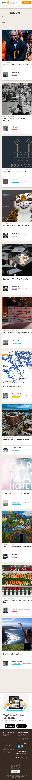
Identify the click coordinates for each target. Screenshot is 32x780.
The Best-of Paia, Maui (12, 654)
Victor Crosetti (16, 608)
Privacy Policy (6, 752)
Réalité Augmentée (23, 738)
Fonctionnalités (22, 735)
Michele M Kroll (16, 394)
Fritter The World (17, 661)
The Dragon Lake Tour (12, 386)
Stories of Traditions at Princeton (17, 225)
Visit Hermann (16, 340)
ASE (13, 179)
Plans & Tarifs (21, 740)
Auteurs (5, 735)
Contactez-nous (6, 754)
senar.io (18, 753)
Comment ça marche (23, 734)
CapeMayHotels (16, 501)
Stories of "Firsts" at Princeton (16, 279)
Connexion (26, 2)
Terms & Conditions (7, 751)
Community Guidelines (8, 749)
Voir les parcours (7, 734)
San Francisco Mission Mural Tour (17, 547)
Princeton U (15, 72)
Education (5, 746)
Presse (4, 748)
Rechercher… (21, 6)
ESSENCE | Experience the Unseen (17, 172)
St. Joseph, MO (16, 447)
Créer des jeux (21, 737)
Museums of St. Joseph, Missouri (16, 440)
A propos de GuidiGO (8, 745)
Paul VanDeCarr (16, 126)
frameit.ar (18, 757)
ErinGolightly (16, 554)
